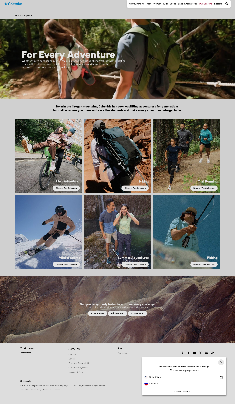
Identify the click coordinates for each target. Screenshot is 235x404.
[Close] (221, 362)
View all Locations (182, 391)
